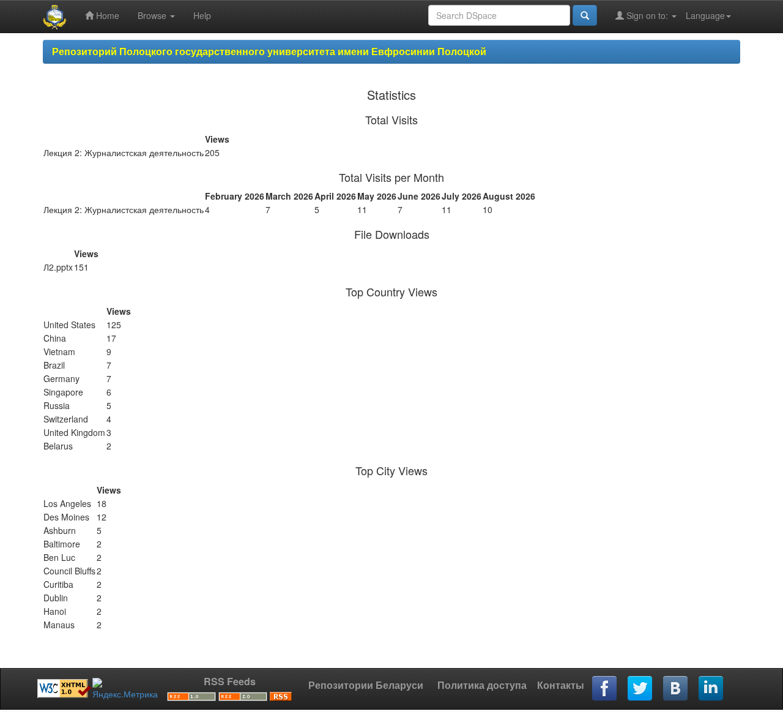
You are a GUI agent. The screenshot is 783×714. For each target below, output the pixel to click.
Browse (153, 15)
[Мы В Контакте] (676, 689)
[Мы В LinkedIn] (711, 689)
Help (202, 15)
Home (106, 15)
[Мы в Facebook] (605, 689)
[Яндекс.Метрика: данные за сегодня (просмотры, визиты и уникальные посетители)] (125, 689)
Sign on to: (647, 15)
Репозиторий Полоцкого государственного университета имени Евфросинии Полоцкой (269, 51)
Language (705, 15)
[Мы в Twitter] (640, 689)
